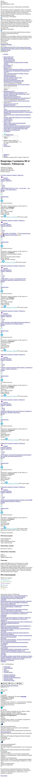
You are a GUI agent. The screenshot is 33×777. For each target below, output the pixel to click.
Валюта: (6, 142)
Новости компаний (9, 125)
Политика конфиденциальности (12, 677)
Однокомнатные (8, 70)
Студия (25, 69)
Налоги (27, 127)
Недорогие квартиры (9, 80)
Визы (26, 128)
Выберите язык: (8, 140)
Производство (22, 94)
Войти (5, 144)
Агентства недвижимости (10, 84)
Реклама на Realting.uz (9, 674)
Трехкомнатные (25, 70)
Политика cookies (8, 679)
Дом (14, 105)
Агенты (20, 84)
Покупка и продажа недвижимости (16, 127)
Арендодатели (25, 84)
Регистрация (7, 146)
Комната (30, 112)
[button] (4, 51)
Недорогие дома (19, 80)
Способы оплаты (8, 672)
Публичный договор (9, 680)
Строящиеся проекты (9, 62)
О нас (5, 669)
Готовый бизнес (13, 95)
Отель (13, 94)
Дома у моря (7, 73)
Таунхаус (26, 73)
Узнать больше (4, 40)
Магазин (6, 95)
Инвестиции (21, 128)
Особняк (21, 73)
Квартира (6, 105)
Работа (5, 128)
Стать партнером (8, 668)
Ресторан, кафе (8, 94)
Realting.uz (6, 154)
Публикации (7, 666)
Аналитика (17, 125)
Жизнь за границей (13, 128)
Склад (27, 94)
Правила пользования (9, 676)
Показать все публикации (7, 660)
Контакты (6, 670)
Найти (5, 89)
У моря (29, 69)
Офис (16, 94)
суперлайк (23, 696)
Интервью (23, 125)
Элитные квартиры (9, 77)
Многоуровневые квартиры (16, 69)
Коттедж (16, 73)
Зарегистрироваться (6, 732)
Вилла (12, 73)
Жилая (5, 156)
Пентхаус (6, 69)
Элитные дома (18, 77)
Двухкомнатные (17, 70)
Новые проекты (19, 62)
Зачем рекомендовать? (6, 745)
